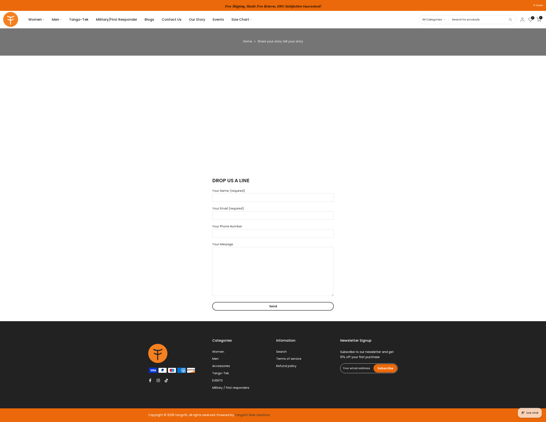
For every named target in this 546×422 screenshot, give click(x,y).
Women (35, 19)
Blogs (149, 19)
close (9, 5)
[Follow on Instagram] (158, 380)
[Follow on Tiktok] (166, 380)
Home (247, 41)
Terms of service (288, 359)
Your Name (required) (228, 191)
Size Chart (240, 19)
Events (218, 19)
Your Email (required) (228, 208)
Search (281, 352)
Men (55, 19)
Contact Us (172, 19)
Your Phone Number (227, 226)
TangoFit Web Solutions (252, 415)
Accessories (221, 366)
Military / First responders (230, 388)
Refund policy (286, 366)
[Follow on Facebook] (150, 380)
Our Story (197, 19)
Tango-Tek (79, 19)
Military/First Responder (116, 19)
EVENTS (217, 380)
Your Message (222, 244)
